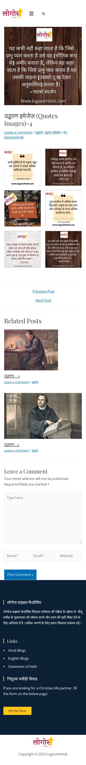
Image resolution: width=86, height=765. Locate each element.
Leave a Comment (18, 132)
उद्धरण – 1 (12, 376)
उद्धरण (39, 132)
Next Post (43, 300)
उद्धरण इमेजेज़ (52, 132)
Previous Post (43, 291)
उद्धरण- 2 (11, 444)
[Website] (69, 556)
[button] (31, 13)
